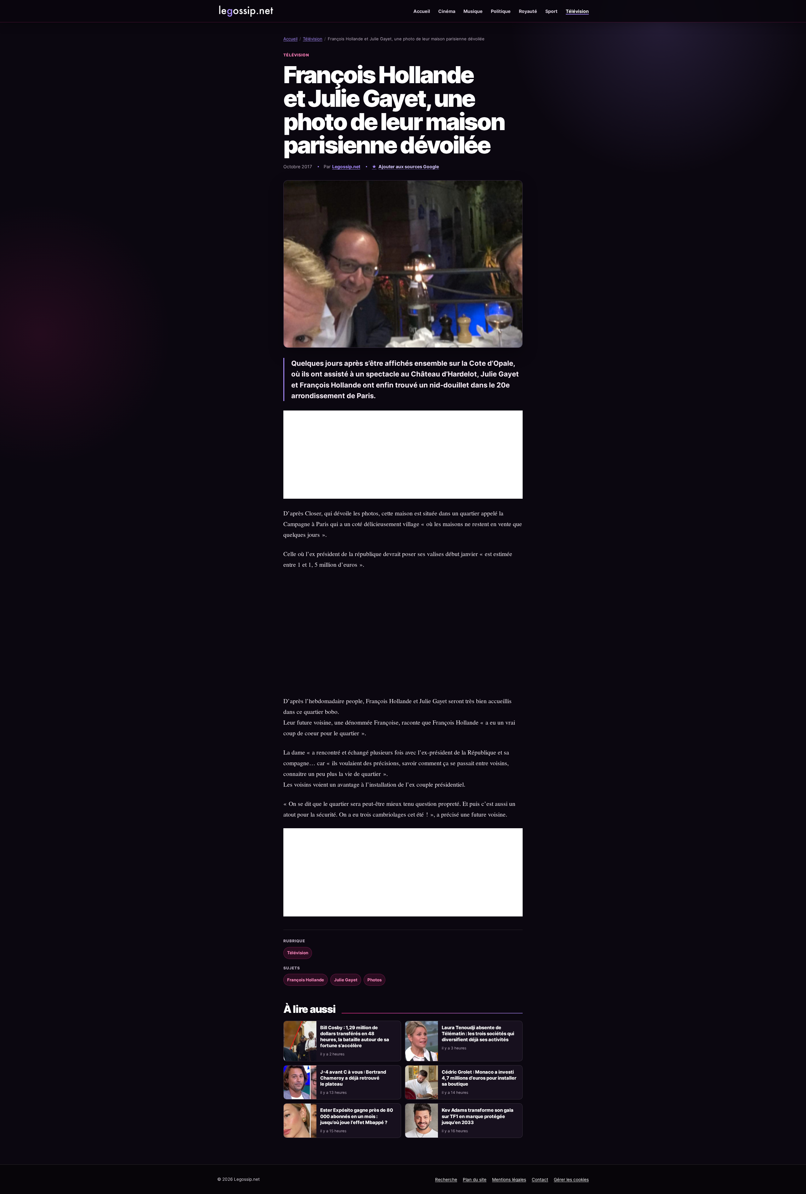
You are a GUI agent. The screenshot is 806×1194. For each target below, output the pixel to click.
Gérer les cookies (571, 1179)
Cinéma (446, 11)
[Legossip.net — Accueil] (245, 11)
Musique (473, 11)
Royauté (528, 11)
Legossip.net (346, 166)
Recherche (446, 1179)
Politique (501, 11)
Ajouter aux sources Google (408, 166)
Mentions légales (509, 1179)
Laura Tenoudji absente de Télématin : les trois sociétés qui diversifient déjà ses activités (478, 1033)
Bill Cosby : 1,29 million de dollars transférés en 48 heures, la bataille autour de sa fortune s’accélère (354, 1036)
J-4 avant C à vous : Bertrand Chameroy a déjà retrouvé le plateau (353, 1078)
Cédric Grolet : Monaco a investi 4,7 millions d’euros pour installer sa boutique (479, 1078)
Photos (374, 979)
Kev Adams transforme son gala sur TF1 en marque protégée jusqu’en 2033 (478, 1116)
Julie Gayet (345, 979)
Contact (540, 1179)
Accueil (421, 11)
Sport (551, 11)
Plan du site (474, 1179)
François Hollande (305, 979)
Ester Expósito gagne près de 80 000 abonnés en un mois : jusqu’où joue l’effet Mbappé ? (356, 1116)
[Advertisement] (403, 454)
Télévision (577, 11)
